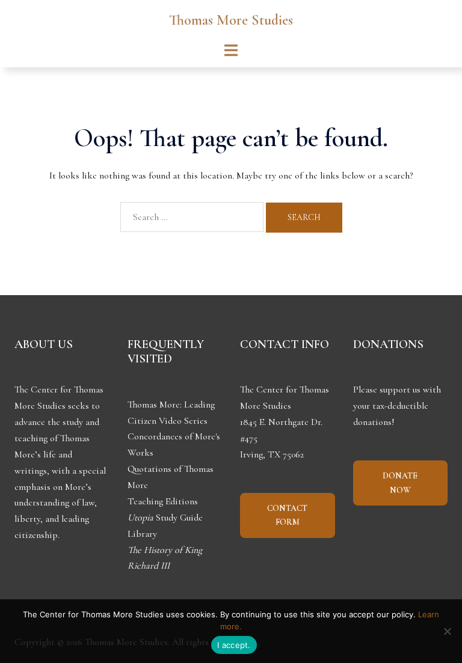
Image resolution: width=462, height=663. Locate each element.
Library (142, 534)
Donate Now (400, 483)
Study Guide (165, 518)
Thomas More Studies (231, 20)
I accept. (233, 645)
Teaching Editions (163, 501)
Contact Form (287, 515)
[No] (447, 631)
